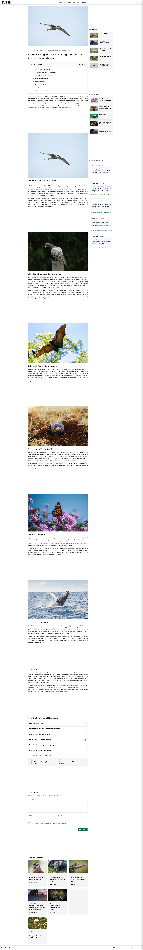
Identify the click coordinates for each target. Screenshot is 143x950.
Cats (69, 2)
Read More (32, 882)
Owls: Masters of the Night (99, 177)
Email (60, 815)
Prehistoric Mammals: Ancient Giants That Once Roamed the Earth (37, 907)
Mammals (36, 903)
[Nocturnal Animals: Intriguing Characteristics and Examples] (37, 923)
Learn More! (37, 88)
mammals (75, 685)
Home (60, 2)
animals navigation (33, 755)
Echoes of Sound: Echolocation (43, 75)
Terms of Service (131, 948)
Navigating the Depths (40, 85)
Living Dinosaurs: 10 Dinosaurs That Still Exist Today (77, 879)
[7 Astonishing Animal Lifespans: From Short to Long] (57, 866)
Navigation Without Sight (41, 78)
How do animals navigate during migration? (43, 745)
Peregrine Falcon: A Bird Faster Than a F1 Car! (102, 194)
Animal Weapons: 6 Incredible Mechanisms (105, 49)
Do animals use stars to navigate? (40, 739)
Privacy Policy (121, 948)
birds (70, 685)
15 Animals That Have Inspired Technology (104, 65)
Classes (84, 2)
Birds (78, 2)
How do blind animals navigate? (39, 734)
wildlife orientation (48, 755)
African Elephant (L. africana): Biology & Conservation (104, 107)
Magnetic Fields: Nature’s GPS (42, 69)
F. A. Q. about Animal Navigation (43, 91)
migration (41, 755)
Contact (139, 948)
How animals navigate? (37, 723)
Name (30, 815)
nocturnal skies (40, 371)
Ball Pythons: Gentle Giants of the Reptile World (105, 123)
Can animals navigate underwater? (40, 750)
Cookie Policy (112, 948)
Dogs (73, 2)
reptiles (83, 685)
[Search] (137, 2)
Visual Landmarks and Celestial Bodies (45, 72)
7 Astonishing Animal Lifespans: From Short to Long (57, 879)
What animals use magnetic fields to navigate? (44, 728)
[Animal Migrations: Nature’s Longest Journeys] (57, 895)
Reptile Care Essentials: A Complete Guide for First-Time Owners (105, 115)
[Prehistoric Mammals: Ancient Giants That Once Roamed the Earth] (37, 895)
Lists (65, 2)
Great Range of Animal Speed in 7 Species (59, 687)
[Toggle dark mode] (140, 2)
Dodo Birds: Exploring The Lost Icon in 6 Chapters (102, 230)
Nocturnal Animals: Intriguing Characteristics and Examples (37, 936)
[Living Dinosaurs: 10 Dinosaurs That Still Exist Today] (78, 866)
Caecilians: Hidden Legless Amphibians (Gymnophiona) (105, 99)
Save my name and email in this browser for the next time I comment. (48, 823)
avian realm (35, 290)
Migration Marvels (39, 81)
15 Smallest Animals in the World (105, 57)
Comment (31, 799)
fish (59, 467)
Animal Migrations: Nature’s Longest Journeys (55, 907)
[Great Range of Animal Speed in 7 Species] (37, 866)
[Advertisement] (58, 121)
